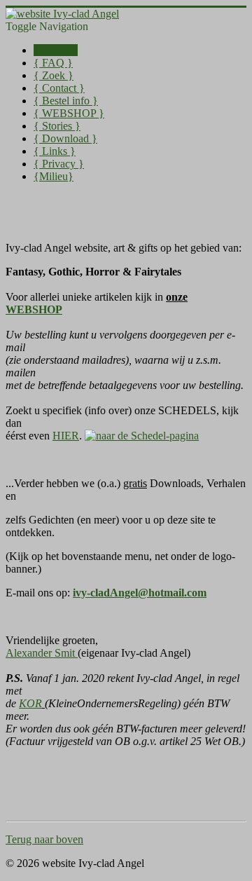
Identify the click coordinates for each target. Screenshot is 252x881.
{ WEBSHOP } (69, 113)
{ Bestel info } (66, 101)
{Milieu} (54, 176)
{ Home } (56, 50)
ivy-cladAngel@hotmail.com (139, 593)
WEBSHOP (34, 309)
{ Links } (55, 151)
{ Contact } (59, 88)
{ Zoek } (54, 75)
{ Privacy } (59, 164)
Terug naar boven (44, 839)
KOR (30, 703)
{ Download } (65, 138)
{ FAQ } (53, 63)
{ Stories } (57, 126)
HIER (65, 436)
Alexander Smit (42, 653)
